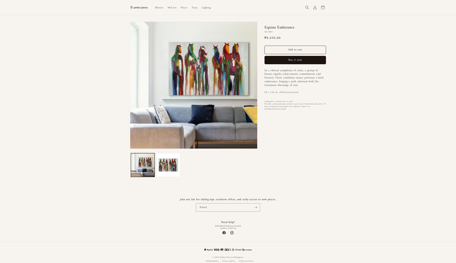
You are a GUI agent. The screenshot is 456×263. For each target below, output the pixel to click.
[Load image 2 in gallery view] (168, 165)
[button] (307, 7)
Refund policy (212, 261)
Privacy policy (228, 261)
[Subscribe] (256, 207)
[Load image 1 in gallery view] (143, 165)
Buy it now (295, 60)
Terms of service (246, 261)
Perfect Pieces (226, 257)
